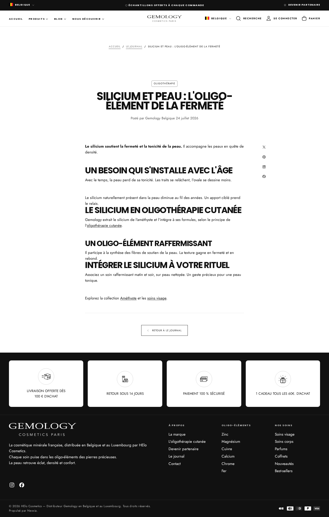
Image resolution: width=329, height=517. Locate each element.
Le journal (176, 456)
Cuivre (227, 449)
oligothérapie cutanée (104, 225)
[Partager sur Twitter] (264, 147)
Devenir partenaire (184, 449)
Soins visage (285, 434)
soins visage (156, 298)
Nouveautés (284, 463)
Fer (224, 470)
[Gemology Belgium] (42, 429)
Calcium (228, 456)
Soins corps (284, 441)
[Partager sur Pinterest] (264, 157)
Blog (58, 19)
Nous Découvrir (86, 19)
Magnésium (231, 441)
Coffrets (281, 456)
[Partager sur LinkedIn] (264, 167)
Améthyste (128, 298)
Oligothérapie (164, 83)
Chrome (228, 463)
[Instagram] (12, 485)
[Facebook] (22, 485)
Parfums (281, 449)
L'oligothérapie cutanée (187, 441)
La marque (177, 434)
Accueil (16, 19)
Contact (175, 463)
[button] (248, 18)
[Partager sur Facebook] (264, 176)
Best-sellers (284, 470)
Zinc (225, 434)
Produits (37, 19)
